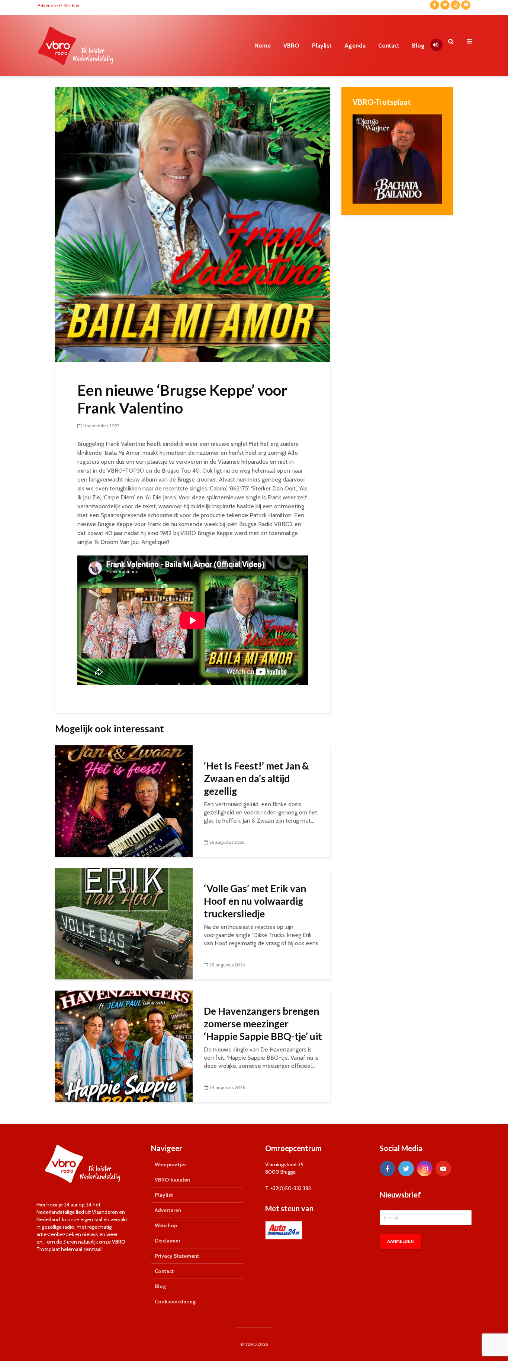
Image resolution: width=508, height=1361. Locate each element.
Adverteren (168, 1210)
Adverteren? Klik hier (59, 5)
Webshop (166, 1225)
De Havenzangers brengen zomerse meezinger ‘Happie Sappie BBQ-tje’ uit (263, 1023)
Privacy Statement (177, 1256)
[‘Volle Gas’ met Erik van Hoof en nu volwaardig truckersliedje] (124, 923)
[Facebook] (387, 1168)
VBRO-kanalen (172, 1179)
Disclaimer (167, 1240)
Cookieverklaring (175, 1301)
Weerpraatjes (171, 1164)
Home (262, 45)
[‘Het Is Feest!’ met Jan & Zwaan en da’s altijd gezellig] (124, 800)
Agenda (355, 45)
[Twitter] (406, 1168)
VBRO (291, 45)
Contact (388, 45)
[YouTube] (443, 1168)
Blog (418, 45)
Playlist (322, 45)
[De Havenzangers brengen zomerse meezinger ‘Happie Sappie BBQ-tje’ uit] (124, 1045)
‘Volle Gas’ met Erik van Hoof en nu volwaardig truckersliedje (255, 901)
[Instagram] (425, 1168)
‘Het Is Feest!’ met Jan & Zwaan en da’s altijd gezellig (256, 778)
